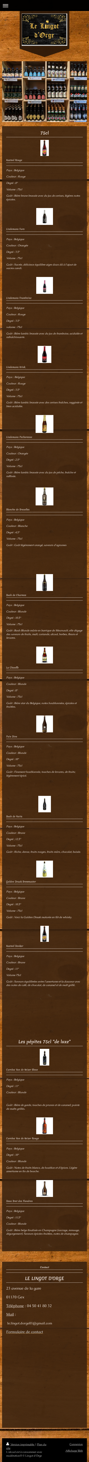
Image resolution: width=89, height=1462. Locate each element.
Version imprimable (22, 1444)
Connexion (76, 1444)
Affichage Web (74, 1450)
